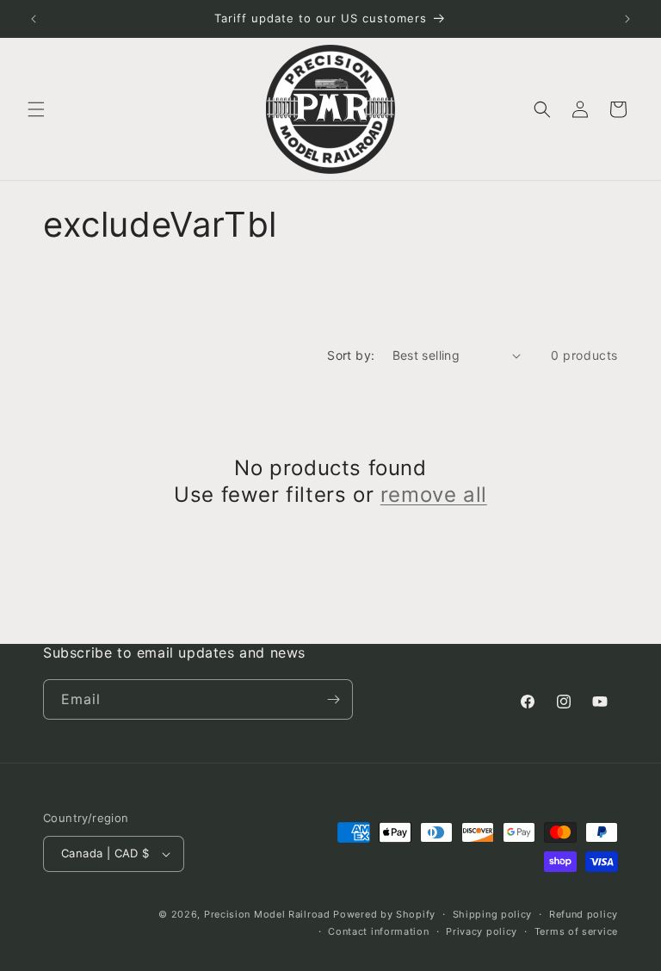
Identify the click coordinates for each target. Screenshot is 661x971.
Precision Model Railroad (267, 914)
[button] (36, 109)
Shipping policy (493, 914)
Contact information (378, 931)
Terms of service (576, 931)
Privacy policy (481, 931)
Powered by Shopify (384, 914)
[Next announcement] (627, 19)
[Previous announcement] (34, 19)
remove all (433, 494)
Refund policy (583, 914)
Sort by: (350, 355)
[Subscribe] (333, 699)
